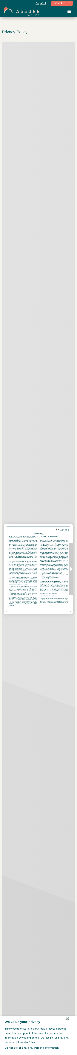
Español (41, 3)
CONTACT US (61, 3)
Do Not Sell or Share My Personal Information (32, 1047)
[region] (38, 1035)
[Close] (70, 1018)
